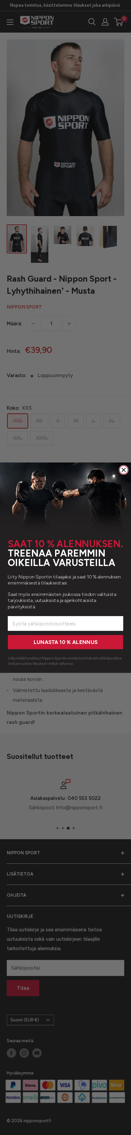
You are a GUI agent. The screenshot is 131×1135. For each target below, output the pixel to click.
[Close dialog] (124, 469)
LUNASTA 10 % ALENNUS (65, 642)
